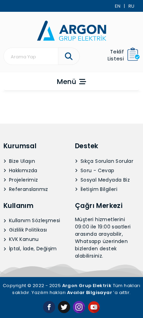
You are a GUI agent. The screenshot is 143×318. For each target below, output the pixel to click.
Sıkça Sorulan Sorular (106, 161)
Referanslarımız (28, 189)
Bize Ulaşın (21, 161)
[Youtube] (94, 306)
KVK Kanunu (23, 239)
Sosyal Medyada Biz (104, 179)
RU (131, 6)
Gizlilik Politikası (27, 229)
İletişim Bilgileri (98, 189)
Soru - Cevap (97, 170)
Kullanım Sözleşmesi (34, 220)
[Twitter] (64, 306)
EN (117, 6)
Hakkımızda (22, 170)
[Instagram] (79, 306)
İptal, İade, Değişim (32, 248)
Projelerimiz (23, 179)
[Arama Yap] (69, 56)
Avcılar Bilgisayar (89, 292)
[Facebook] (49, 306)
